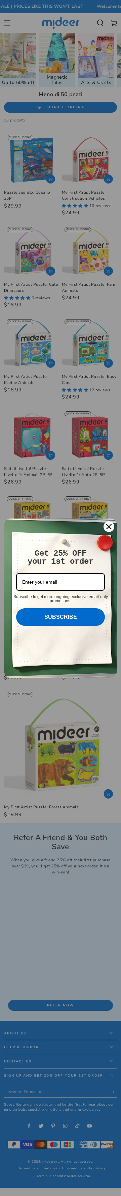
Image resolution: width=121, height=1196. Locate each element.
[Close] (109, 527)
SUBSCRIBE (60, 617)
